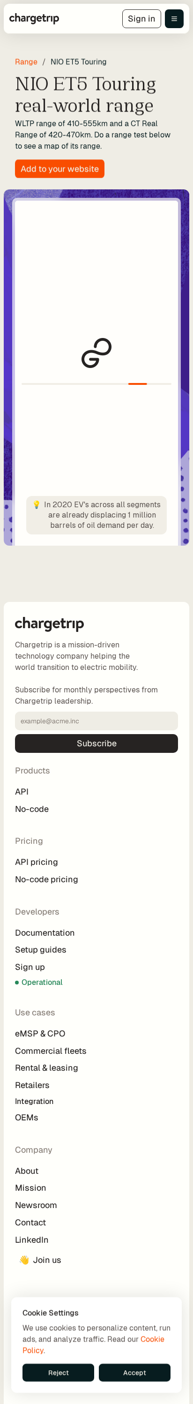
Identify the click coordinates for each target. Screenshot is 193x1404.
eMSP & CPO (40, 1033)
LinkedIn (32, 1239)
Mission (30, 1187)
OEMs (26, 1117)
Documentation (45, 932)
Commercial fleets (51, 1050)
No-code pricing (46, 879)
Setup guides (41, 949)
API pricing (36, 861)
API (22, 791)
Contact (30, 1222)
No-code (32, 808)
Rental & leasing (46, 1067)
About (26, 1170)
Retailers (32, 1085)
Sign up (30, 966)
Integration (35, 1101)
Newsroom (36, 1205)
